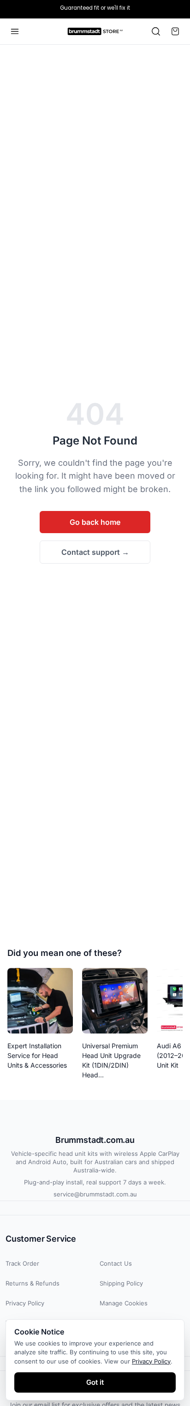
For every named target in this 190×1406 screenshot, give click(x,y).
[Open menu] (15, 31)
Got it (95, 1382)
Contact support (95, 552)
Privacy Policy (25, 1303)
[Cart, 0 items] (175, 31)
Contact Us (116, 1263)
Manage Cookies (124, 1303)
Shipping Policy (121, 1283)
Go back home (95, 522)
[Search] (156, 31)
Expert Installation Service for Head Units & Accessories (37, 1055)
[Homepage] (95, 31)
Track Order (22, 1263)
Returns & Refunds (32, 1283)
